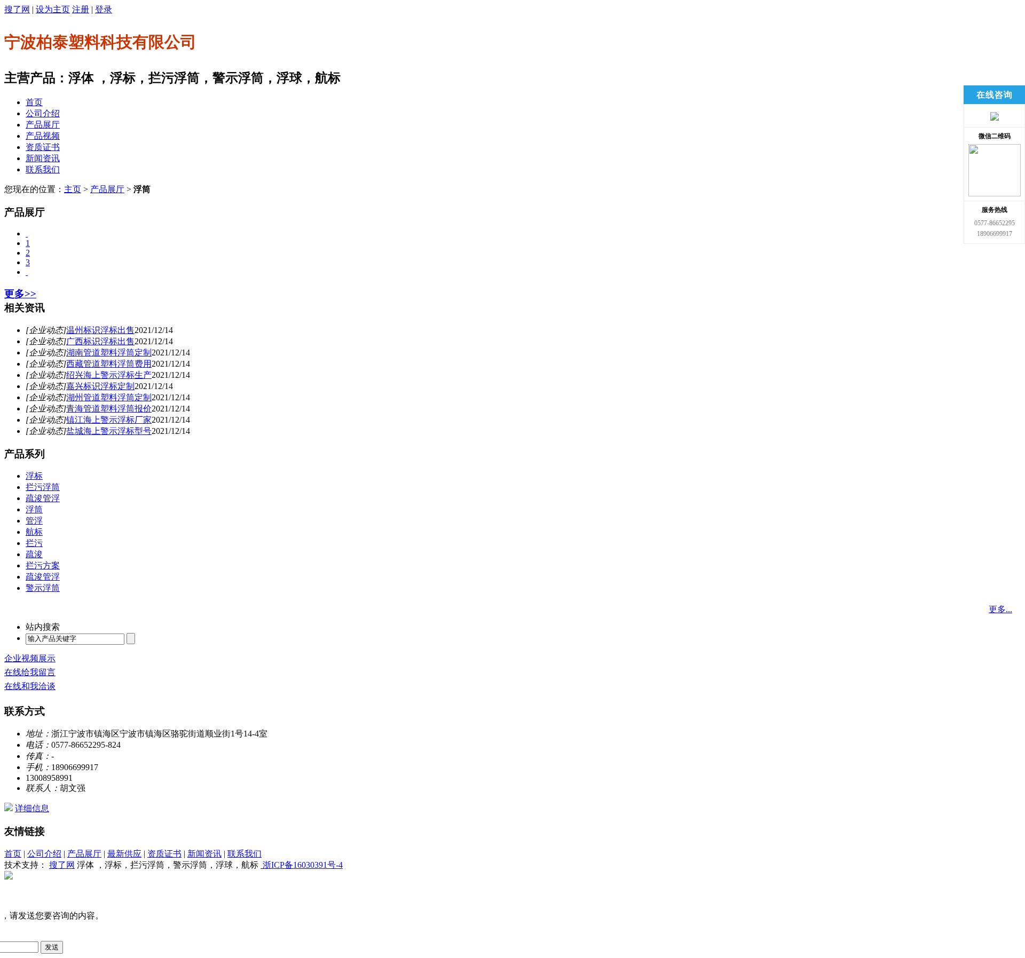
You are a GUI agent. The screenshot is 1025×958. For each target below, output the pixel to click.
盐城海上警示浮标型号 (109, 431)
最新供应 (124, 853)
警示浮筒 (43, 587)
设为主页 (53, 9)
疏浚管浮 (43, 498)
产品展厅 (43, 124)
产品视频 (43, 135)
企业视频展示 (30, 658)
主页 (72, 189)
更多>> (20, 293)
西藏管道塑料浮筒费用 (109, 363)
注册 (80, 9)
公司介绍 (43, 113)
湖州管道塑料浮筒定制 (109, 397)
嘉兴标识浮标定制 (100, 386)
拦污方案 (43, 565)
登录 (103, 9)
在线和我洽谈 (30, 686)
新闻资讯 (43, 158)
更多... (1000, 609)
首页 (34, 102)
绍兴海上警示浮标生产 (109, 374)
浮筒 (34, 509)
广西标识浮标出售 (100, 341)
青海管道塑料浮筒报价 (109, 408)
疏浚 (34, 554)
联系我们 (43, 169)
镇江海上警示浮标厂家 (109, 419)
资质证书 (43, 147)
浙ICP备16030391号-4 (302, 864)
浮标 (34, 475)
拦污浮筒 (43, 487)
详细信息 (32, 808)
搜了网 (17, 9)
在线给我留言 (30, 672)
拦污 (34, 543)
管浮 (34, 520)
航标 (34, 531)
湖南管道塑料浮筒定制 (109, 352)
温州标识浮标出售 (100, 330)
